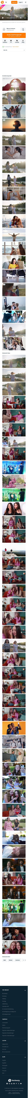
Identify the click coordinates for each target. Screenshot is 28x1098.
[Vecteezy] (2, 2)
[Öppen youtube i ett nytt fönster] (20, 1093)
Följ (23, 30)
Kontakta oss (5, 1056)
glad (4, 970)
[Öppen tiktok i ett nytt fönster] (15, 1093)
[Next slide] (22, 970)
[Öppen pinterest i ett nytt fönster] (13, 1093)
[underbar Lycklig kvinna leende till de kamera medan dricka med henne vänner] (13, 943)
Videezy (4, 1008)
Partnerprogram (6, 1037)
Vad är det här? (16, 46)
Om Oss (4, 1059)
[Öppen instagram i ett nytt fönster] (8, 1093)
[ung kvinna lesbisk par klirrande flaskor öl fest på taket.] (13, 220)
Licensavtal (5, 1032)
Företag (4, 1011)
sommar (18, 970)
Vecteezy (4, 1005)
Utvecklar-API (5, 1016)
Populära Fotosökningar (8, 1042)
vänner (10, 970)
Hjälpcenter (5, 1053)
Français (4, 1080)
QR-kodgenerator (6, 1024)
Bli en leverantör (6, 1061)
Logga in (21, 2)
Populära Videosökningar (8, 1045)
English (4, 1070)
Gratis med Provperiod (14, 35)
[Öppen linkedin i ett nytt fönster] (11, 1093)
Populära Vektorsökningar (8, 1040)
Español (4, 1072)
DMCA (3, 1035)
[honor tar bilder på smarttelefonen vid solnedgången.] (13, 289)
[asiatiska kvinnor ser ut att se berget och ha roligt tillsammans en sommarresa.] (13, 111)
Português (4, 1075)
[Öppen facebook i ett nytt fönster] (6, 1093)
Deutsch (4, 1077)
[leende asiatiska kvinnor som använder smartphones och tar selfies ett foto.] (13, 343)
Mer (3, 1083)
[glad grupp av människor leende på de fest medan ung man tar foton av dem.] (13, 916)
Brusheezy (4, 1003)
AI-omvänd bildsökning (7, 1018)
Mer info (5, 49)
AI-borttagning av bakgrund (9, 1021)
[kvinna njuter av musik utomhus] (13, 124)
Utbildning (4, 1013)
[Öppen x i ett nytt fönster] (18, 1093)
